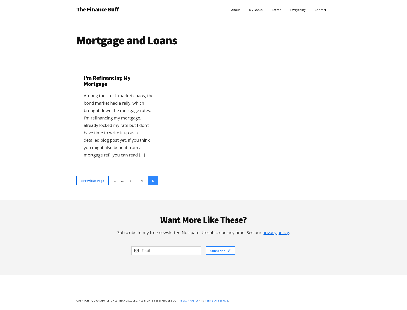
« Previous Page (92, 181)
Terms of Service (216, 300)
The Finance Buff (97, 9)
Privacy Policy (188, 300)
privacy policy (275, 232)
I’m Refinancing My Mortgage (107, 80)
